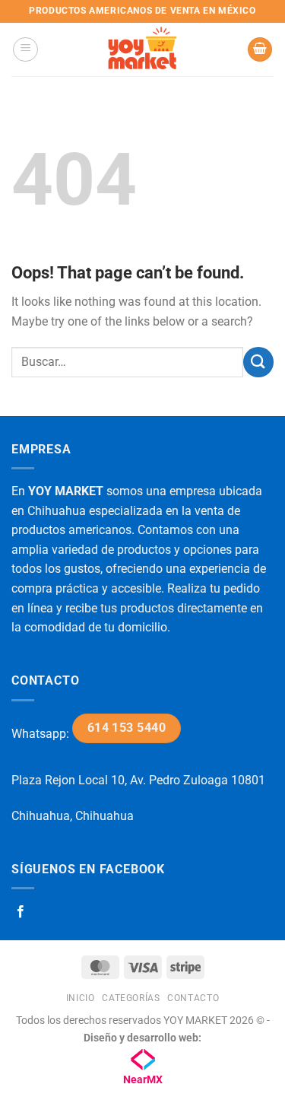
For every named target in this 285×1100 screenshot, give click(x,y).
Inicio (80, 998)
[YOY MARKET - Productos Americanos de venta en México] (143, 49)
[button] (25, 49)
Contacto (193, 998)
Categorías (131, 998)
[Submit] (258, 362)
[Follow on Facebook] (20, 912)
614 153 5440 (126, 728)
